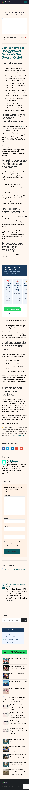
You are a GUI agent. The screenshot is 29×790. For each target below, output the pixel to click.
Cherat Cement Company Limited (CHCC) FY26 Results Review (18, 699)
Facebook (3, 448)
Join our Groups (14, 652)
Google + (16, 448)
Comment (7, 495)
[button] (8, 610)
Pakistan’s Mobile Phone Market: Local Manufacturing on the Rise (18, 749)
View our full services (9, 642)
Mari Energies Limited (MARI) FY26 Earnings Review (16, 707)
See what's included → (11, 314)
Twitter (7, 448)
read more (9, 600)
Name (6, 518)
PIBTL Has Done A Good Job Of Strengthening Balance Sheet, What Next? (18, 715)
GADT (23, 126)
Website (7, 534)
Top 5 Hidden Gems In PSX (18, 681)
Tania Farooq (12, 461)
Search (4, 616)
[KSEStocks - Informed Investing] (6, 2)
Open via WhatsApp (12, 309)
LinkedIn (12, 448)
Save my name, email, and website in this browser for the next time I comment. (14, 544)
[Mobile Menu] (25, 2)
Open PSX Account (14, 629)
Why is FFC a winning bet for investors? (16, 585)
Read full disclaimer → (17, 435)
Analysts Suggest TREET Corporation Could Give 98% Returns (18, 731)
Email (21, 448)
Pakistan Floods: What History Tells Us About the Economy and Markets (18, 772)
